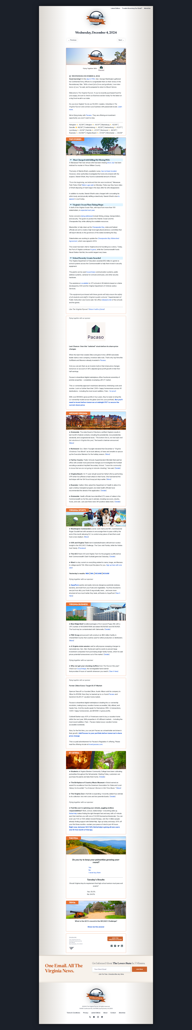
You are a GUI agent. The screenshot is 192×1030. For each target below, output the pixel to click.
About (105, 1013)
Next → (121, 40)
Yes (89, 867)
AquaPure (75, 585)
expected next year (87, 210)
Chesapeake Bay (98, 227)
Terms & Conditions (73, 1013)
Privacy (85, 1013)
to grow (93, 249)
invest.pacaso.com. (96, 744)
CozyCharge (81, 669)
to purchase (90, 272)
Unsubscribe (72, 937)
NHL (92, 573)
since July (110, 163)
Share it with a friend (96, 309)
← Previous (72, 40)
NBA (87, 573)
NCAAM (98, 573)
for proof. (113, 391)
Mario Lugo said (87, 185)
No (89, 870)
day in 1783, (90, 79)
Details (117, 468)
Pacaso (89, 115)
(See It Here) (113, 671)
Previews (82, 548)
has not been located (108, 171)
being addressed (87, 216)
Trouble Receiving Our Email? (132, 8)
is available (84, 283)
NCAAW (106, 573)
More (72, 443)
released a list (107, 300)
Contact (113, 1013)
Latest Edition (115, 8)
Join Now (139, 969)
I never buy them (94, 873)
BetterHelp (73, 813)
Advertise (147, 8)
